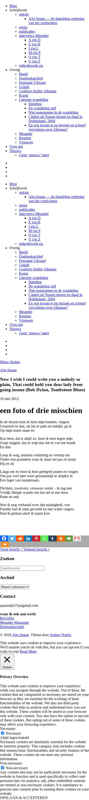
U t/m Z (34, 61)
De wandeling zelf (42, 108)
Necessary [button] (7, 729)
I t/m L (33, 48)
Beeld (23, 74)
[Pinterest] (36, 538)
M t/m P (34, 53)
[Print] (61, 538)
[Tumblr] (52, 538)
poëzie (24, 14)
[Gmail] (77, 538)
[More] (5, 544)
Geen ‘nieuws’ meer (34, 155)
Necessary (13, 733)
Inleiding (35, 104)
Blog (13, 6)
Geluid (24, 87)
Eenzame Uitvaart (32, 83)
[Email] (69, 538)
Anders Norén (60, 635)
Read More (28, 651)
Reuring (25, 138)
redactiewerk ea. (31, 65)
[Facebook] (4, 538)
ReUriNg (7, 618)
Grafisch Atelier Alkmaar (37, 91)
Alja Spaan (8, 370)
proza (23, 27)
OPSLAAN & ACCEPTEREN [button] (24, 798)
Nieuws (15, 151)
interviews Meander (34, 36)
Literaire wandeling (33, 100)
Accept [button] (13, 651)
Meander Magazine (14, 622)
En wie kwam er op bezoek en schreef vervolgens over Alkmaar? (57, 127)
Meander (25, 134)
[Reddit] (20, 538)
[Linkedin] (28, 538)
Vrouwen (26, 142)
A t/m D (34, 40)
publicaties (27, 31)
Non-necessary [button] (11, 763)
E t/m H (34, 44)
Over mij (16, 146)
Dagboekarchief (31, 78)
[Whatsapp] (44, 538)
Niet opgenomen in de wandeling (53, 112)
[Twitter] (12, 538)
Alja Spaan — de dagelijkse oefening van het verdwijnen (56, 21)
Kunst (23, 95)
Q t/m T (34, 57)
